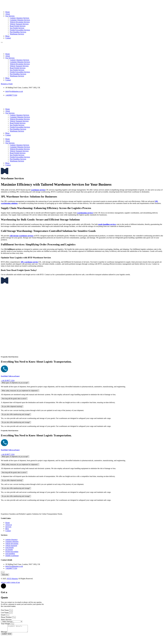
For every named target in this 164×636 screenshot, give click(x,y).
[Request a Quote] (4, 173)
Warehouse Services (17, 34)
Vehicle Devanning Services (20, 22)
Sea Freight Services (17, 28)
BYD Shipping (12, 579)
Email (3, 615)
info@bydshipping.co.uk (14, 566)
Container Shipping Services (20, 20)
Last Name (5, 612)
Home (7, 12)
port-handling (10, 554)
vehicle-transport (11, 545)
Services (8, 527)
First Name (5, 610)
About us (8, 525)
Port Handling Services (18, 32)
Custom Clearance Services (19, 18)
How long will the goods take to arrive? (14, 398)
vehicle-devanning (11, 543)
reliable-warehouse (12, 556)
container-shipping (11, 541)
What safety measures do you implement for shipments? (20, 390)
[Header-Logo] (9, 8)
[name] (2, 42)
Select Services (6, 619)
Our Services (10, 16)
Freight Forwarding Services (20, 30)
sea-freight (9, 550)
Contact (8, 38)
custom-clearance (11, 539)
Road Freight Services (17, 26)
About (7, 14)
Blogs (7, 36)
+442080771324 (11, 568)
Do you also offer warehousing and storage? (16, 414)
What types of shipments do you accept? (15, 383)
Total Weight (5, 624)
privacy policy (6, 582)
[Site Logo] (15, 50)
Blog (7, 529)
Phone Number (6, 617)
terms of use (15, 582)
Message (4, 632)
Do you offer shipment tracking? (12, 406)
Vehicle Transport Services (19, 24)
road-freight (9, 547)
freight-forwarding (11, 552)
